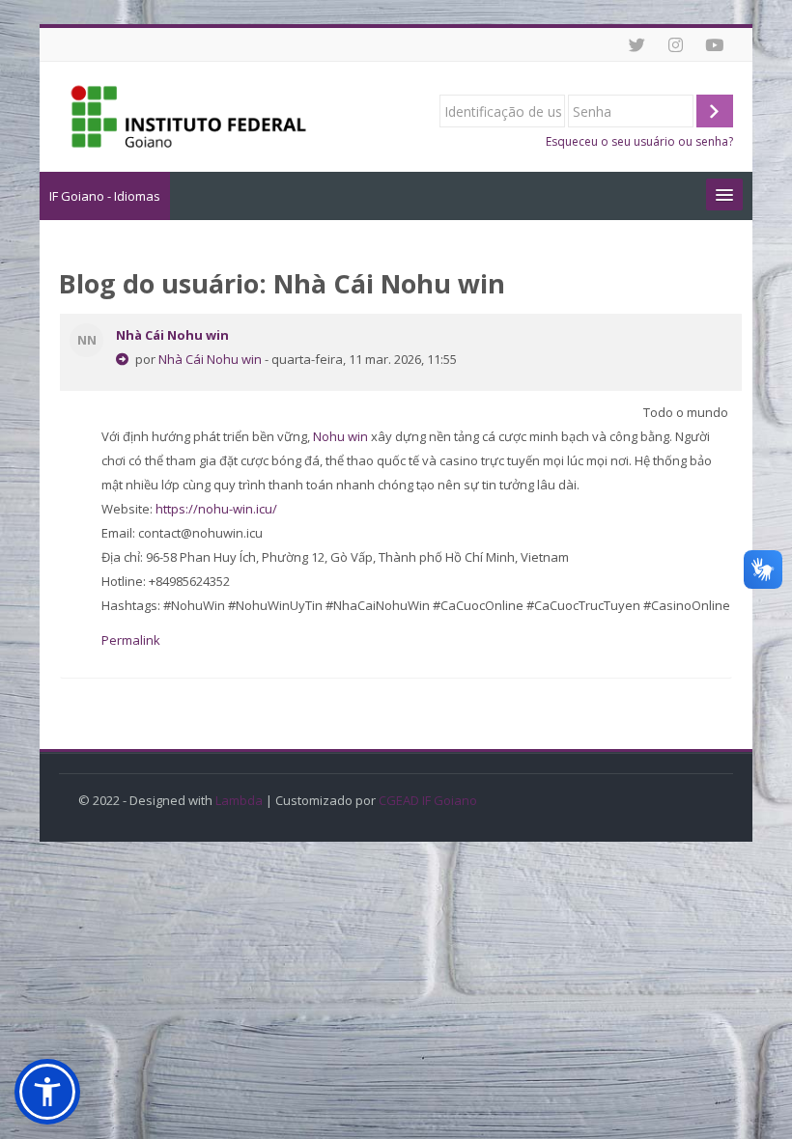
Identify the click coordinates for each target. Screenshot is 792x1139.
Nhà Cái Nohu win (172, 335)
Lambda (239, 800)
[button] (47, 1092)
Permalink (130, 640)
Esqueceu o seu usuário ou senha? (639, 141)
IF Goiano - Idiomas (104, 196)
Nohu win (340, 436)
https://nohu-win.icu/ (216, 508)
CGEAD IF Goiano (428, 800)
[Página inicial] (189, 115)
